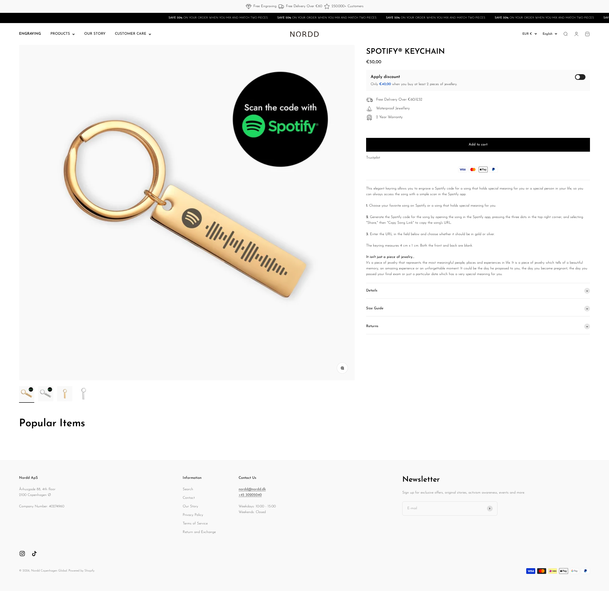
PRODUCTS (60, 34)
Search (188, 489)
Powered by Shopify (81, 570)
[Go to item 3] (64, 394)
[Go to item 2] (45, 394)
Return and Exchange (199, 532)
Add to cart (478, 145)
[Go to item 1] (26, 394)
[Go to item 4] (83, 394)
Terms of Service (195, 523)
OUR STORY (94, 34)
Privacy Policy (193, 515)
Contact (189, 498)
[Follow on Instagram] (22, 553)
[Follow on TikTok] (34, 553)
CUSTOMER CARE (130, 34)
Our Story (190, 506)
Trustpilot (373, 158)
